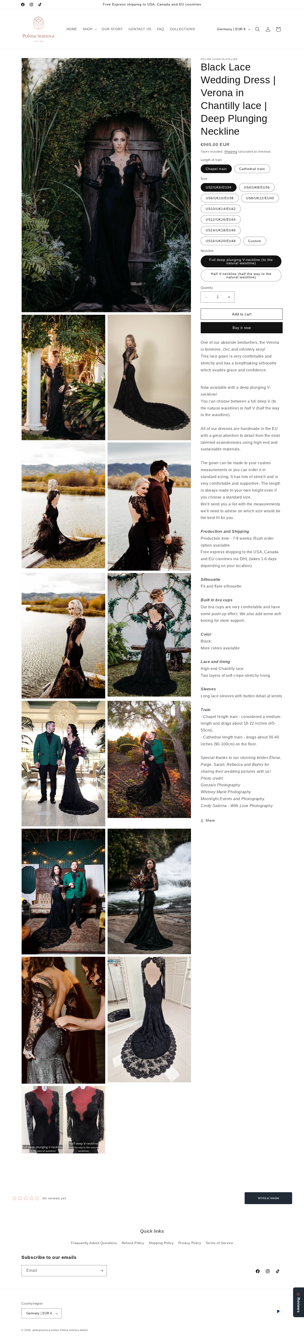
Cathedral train (252, 169)
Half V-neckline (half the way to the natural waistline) (241, 275)
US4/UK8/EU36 (257, 187)
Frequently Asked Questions (94, 1243)
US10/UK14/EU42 (221, 209)
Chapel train (216, 169)
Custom (254, 241)
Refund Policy (133, 1243)
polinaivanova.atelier (46, 1330)
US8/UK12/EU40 (260, 198)
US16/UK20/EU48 (221, 241)
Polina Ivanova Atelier (74, 1330)
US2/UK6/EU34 (219, 187)
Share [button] (210, 820)
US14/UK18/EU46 (221, 230)
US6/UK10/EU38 (220, 198)
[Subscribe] (101, 1270)
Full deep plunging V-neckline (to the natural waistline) (241, 261)
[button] (89, 29)
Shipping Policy (161, 1243)
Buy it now (242, 328)
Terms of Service (219, 1243)
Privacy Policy (189, 1243)
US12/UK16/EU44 (221, 219)
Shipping (230, 151)
